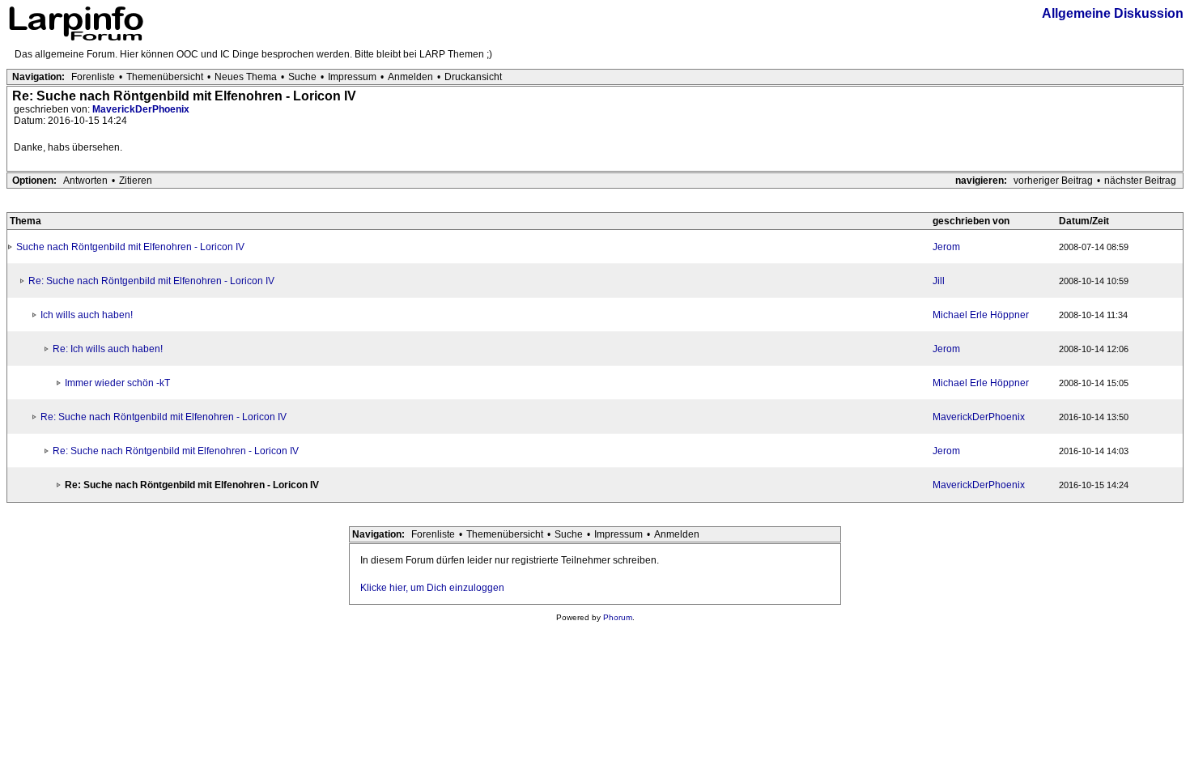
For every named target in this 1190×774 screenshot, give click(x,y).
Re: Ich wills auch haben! (108, 349)
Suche (302, 77)
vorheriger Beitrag (1053, 180)
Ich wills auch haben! (86, 315)
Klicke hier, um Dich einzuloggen (432, 587)
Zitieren (135, 180)
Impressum (352, 77)
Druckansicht (473, 77)
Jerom (946, 247)
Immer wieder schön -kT (117, 383)
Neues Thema (246, 77)
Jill (939, 281)
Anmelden (410, 77)
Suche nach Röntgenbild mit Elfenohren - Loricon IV (130, 247)
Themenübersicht (164, 77)
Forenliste (93, 77)
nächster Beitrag (1140, 180)
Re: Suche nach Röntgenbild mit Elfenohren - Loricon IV (151, 281)
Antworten (85, 180)
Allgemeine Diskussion (1113, 13)
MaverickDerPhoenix (140, 109)
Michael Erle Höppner (981, 315)
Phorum (617, 617)
